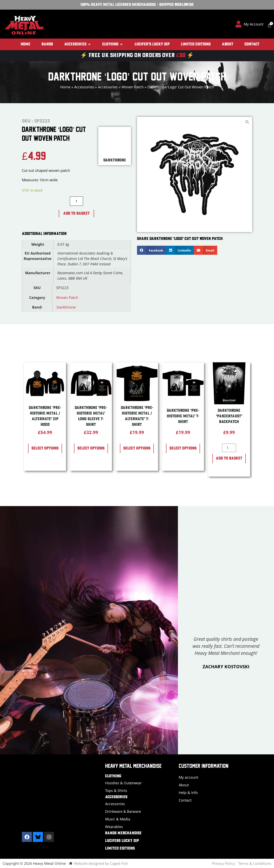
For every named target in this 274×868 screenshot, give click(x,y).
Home (65, 87)
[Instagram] (49, 837)
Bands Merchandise (123, 833)
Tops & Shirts (116, 790)
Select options (45, 448)
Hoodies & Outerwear (123, 782)
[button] (77, 44)
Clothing (113, 776)
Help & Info (188, 792)
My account (188, 777)
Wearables (114, 826)
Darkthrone (66, 307)
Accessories (84, 87)
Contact (185, 800)
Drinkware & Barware (123, 811)
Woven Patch (133, 87)
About (184, 784)
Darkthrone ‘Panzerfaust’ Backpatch (229, 416)
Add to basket (76, 214)
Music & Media (117, 819)
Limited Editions (120, 849)
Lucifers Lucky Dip (122, 841)
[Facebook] (27, 837)
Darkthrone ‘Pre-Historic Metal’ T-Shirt (183, 416)
